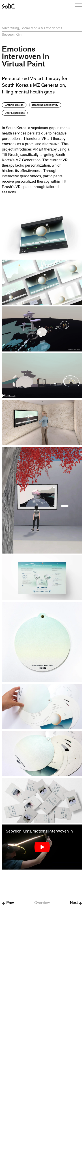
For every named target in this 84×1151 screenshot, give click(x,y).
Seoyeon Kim (12, 35)
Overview (42, 903)
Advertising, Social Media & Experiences (32, 28)
